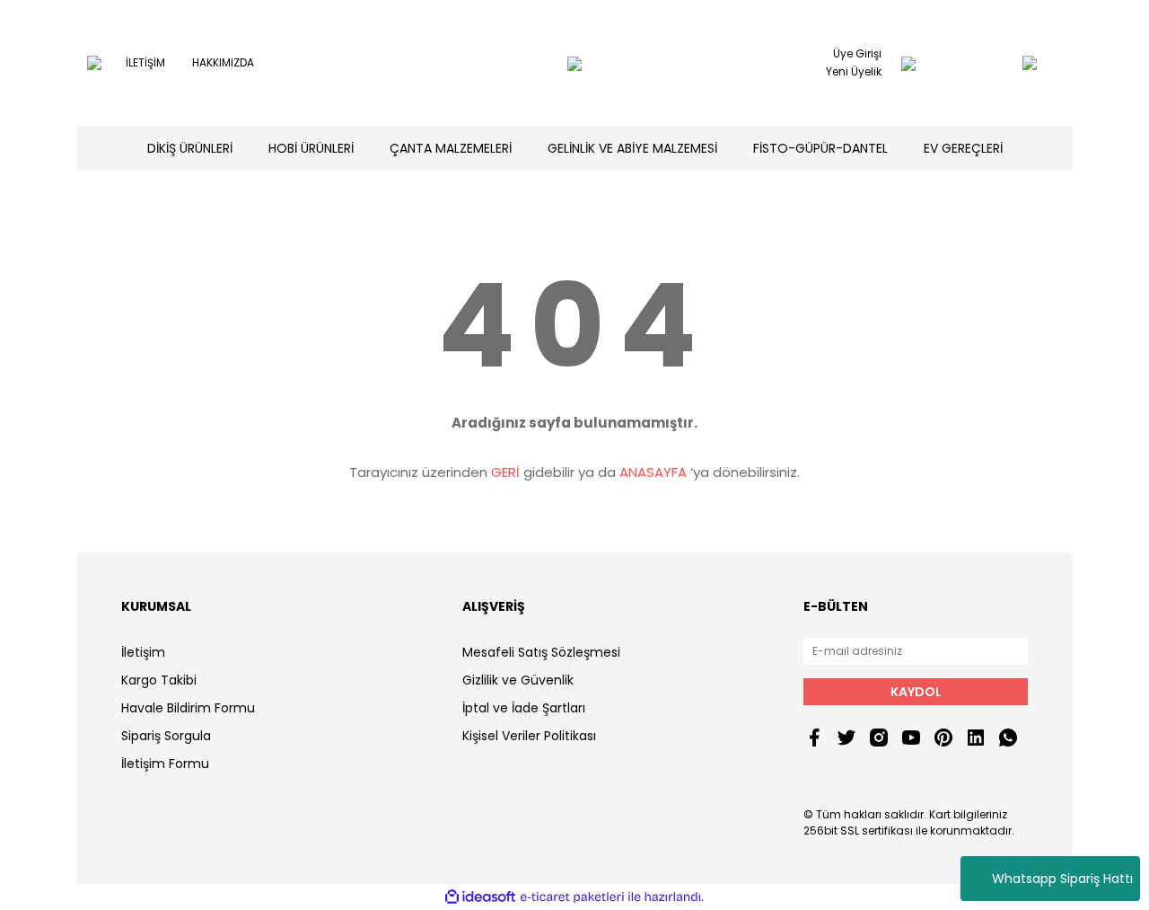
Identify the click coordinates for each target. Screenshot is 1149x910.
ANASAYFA (653, 472)
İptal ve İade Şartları (523, 708)
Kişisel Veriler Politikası (529, 736)
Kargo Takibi (159, 680)
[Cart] (994, 63)
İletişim (143, 652)
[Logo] (574, 63)
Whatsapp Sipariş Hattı (1062, 879)
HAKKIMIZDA (223, 62)
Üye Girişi (857, 53)
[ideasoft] (480, 897)
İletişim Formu (165, 764)
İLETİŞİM (145, 62)
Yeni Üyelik (853, 71)
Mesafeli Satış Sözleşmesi (541, 652)
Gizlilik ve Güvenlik (518, 680)
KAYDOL (916, 692)
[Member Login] (908, 63)
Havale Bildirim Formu (188, 708)
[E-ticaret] (572, 897)
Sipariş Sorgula (166, 736)
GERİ (505, 472)
